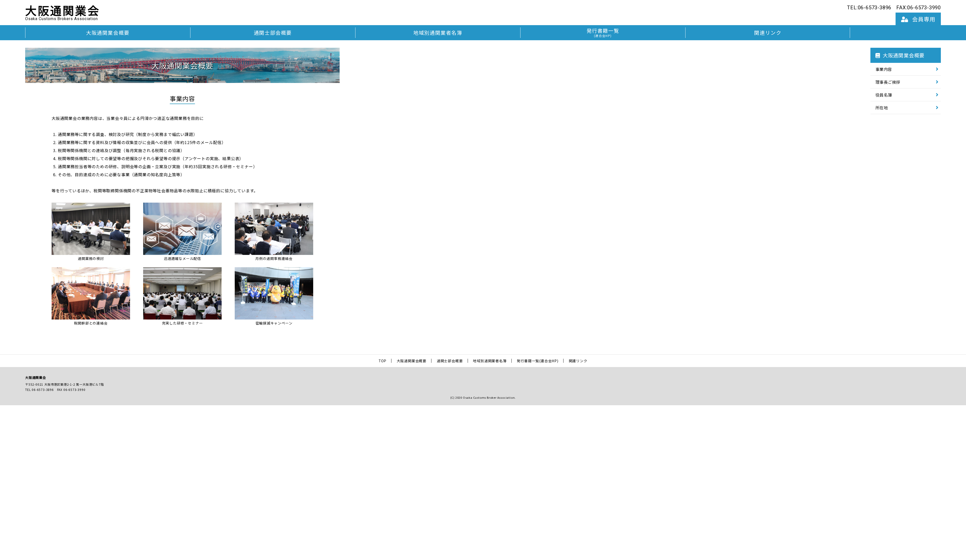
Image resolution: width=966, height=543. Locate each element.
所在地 (881, 108)
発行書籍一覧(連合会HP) (537, 360)
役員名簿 (883, 95)
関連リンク (767, 32)
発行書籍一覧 (603, 32)
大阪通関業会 (62, 13)
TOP (382, 361)
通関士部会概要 (273, 32)
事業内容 (883, 69)
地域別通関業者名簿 (437, 32)
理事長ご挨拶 (887, 82)
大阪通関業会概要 (108, 32)
